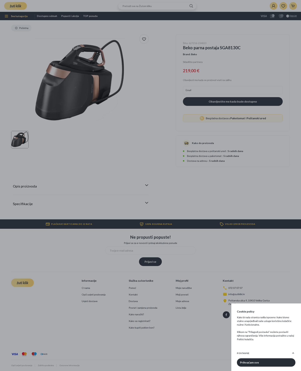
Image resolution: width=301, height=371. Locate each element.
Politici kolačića (245, 339)
